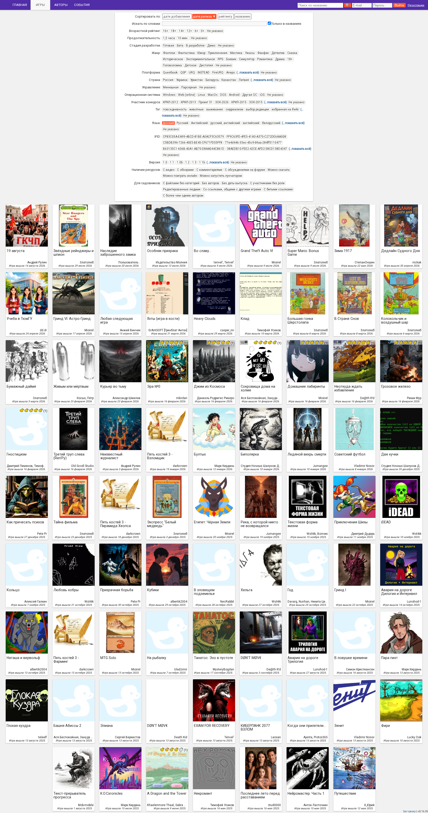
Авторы (61, 5)
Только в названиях (286, 23)
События (82, 5)
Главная (20, 5)
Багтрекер (409, 811)
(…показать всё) (248, 72)
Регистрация (416, 5)
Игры (40, 5)
